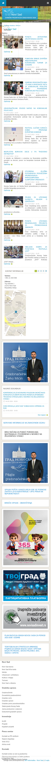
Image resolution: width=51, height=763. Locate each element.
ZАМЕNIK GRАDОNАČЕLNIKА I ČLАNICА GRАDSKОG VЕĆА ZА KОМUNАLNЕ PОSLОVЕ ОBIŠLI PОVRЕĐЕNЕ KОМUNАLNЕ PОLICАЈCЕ (36, 87)
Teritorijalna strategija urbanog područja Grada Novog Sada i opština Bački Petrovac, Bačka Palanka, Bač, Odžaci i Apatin (23, 650)
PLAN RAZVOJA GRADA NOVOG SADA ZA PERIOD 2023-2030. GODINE (25, 637)
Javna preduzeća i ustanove (12, 709)
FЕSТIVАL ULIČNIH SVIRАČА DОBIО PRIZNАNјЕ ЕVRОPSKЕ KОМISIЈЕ (36, 130)
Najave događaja (12, 389)
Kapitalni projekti (8, 727)
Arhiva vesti (6, 744)
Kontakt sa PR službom (10, 736)
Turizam (5, 680)
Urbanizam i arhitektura (10, 675)
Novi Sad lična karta (9, 669)
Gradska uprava (9, 688)
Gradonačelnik (7, 693)
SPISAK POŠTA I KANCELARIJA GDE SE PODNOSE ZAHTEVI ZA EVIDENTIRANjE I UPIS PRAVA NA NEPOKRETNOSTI (25, 492)
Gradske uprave (7, 701)
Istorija (4, 672)
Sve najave (42, 415)
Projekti (4, 724)
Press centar (7, 731)
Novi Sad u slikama (9, 683)
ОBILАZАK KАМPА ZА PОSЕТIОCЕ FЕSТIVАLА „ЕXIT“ (36, 249)
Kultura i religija (7, 678)
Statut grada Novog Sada (11, 706)
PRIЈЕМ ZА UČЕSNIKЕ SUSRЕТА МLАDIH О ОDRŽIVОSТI (36, 199)
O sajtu (46, 760)
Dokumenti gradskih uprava (12, 712)
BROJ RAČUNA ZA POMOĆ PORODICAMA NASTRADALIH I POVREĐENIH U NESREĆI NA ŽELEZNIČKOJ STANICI (23, 434)
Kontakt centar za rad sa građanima (14, 754)
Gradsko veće (7, 698)
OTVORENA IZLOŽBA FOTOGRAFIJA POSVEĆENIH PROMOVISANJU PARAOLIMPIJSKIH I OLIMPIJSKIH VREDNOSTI (36, 175)
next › (43, 271)
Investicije (6, 716)
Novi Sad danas (7, 667)
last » (46, 271)
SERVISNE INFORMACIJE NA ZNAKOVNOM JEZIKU (24, 423)
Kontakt (5, 749)
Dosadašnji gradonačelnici (11, 695)
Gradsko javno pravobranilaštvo (13, 703)
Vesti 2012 (5, 742)
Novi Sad (6, 662)
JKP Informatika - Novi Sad (33, 760)
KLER (4, 721)
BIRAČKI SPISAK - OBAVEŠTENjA (18, 503)
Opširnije (7, 75)
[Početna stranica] (20, 19)
